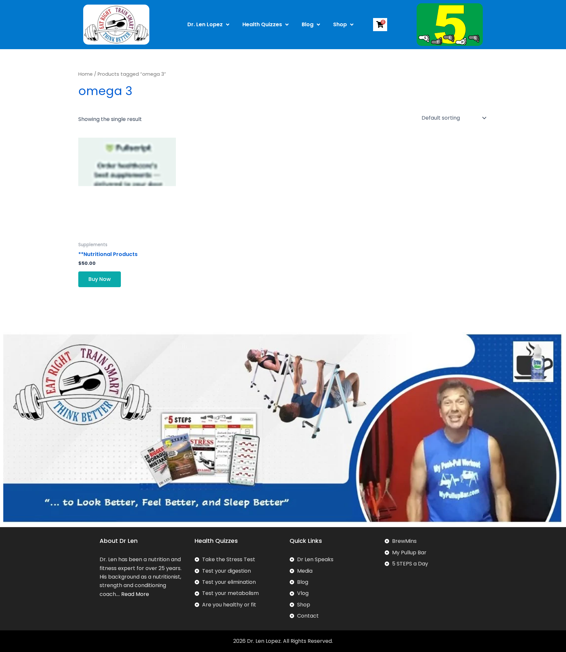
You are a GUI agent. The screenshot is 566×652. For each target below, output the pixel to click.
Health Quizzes (262, 24)
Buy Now (99, 279)
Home (85, 74)
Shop (340, 24)
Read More (135, 594)
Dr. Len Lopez (205, 24)
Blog (307, 24)
